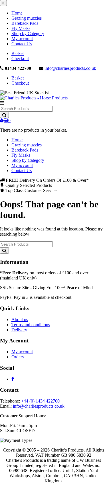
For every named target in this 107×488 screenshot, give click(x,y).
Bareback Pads (24, 23)
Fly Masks (20, 28)
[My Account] (1, 120)
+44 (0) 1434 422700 (40, 401)
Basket (17, 53)
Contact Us (21, 43)
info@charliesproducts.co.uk (70, 68)
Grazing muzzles (26, 18)
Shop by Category (27, 33)
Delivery (19, 329)
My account (22, 38)
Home (17, 13)
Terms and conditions (30, 324)
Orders (17, 356)
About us (19, 319)
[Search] (4, 115)
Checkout (20, 58)
